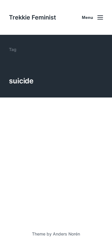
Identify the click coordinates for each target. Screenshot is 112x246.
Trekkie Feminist (32, 17)
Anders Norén (66, 233)
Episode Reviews (50, 199)
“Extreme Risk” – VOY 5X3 (52, 189)
